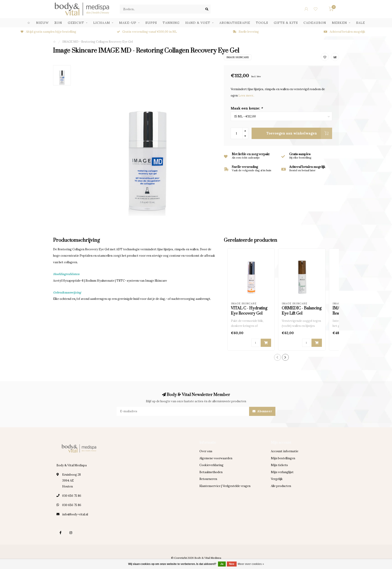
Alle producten (281, 486)
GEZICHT (76, 23)
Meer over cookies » (251, 564)
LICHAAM (101, 23)
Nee (231, 564)
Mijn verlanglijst (282, 472)
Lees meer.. (246, 95)
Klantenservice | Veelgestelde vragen (224, 486)
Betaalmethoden (211, 472)
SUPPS (151, 23)
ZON (58, 23)
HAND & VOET (197, 23)
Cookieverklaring (211, 465)
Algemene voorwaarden (215, 458)
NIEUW (42, 23)
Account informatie (284, 451)
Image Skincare (237, 57)
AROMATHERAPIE (234, 23)
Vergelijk (277, 479)
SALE (360, 23)
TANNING (171, 23)
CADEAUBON (315, 23)
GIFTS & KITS (286, 23)
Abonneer (264, 411)
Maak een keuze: (247, 108)
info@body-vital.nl (75, 514)
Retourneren (208, 479)
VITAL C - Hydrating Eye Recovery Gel (249, 311)
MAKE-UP (127, 23)
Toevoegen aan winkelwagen (292, 133)
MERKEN (339, 23)
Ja (221, 564)
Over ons (205, 451)
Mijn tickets (279, 465)
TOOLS (262, 23)
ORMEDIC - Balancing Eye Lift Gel (302, 311)
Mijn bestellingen (283, 458)
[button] (277, 357)
